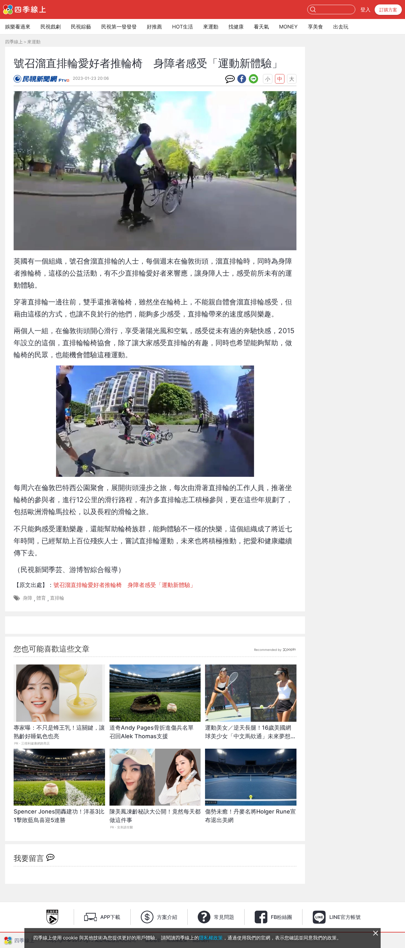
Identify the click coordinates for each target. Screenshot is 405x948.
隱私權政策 (211, 938)
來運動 (210, 26)
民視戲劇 (50, 26)
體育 (41, 598)
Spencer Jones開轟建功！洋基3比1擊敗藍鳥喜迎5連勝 (59, 815)
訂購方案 (388, 9)
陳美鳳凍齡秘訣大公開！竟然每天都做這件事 (155, 815)
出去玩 (340, 26)
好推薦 (154, 26)
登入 (365, 9)
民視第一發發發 (119, 26)
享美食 (315, 26)
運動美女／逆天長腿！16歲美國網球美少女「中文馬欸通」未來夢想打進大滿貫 (250, 735)
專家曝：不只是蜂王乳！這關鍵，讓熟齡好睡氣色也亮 (59, 731)
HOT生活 (182, 26)
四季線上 (14, 41)
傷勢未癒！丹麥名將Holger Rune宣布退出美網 (250, 815)
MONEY (288, 26)
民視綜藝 (81, 26)
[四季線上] (24, 9)
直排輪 (57, 598)
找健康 (236, 26)
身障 (27, 598)
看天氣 (261, 26)
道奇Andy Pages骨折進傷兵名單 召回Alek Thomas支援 (154, 731)
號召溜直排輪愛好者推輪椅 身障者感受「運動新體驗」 (124, 585)
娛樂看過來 (17, 26)
